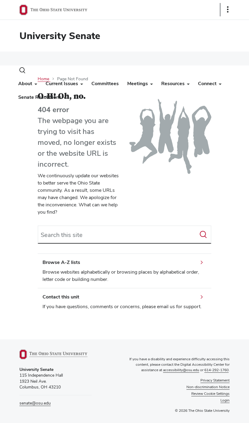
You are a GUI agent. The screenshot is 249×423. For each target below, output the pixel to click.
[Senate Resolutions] (63, 99)
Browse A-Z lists (61, 262)
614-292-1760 (216, 370)
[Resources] (187, 85)
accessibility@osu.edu (181, 370)
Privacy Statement (215, 380)
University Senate (59, 35)
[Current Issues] (80, 85)
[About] (34, 85)
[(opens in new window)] (55, 354)
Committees (105, 83)
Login (225, 400)
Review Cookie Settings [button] (210, 393)
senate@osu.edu (35, 403)
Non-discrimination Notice (208, 387)
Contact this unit (61, 297)
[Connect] (219, 85)
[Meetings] (150, 85)
